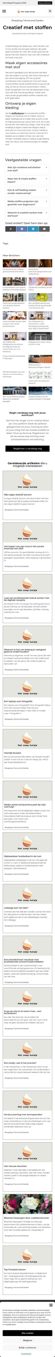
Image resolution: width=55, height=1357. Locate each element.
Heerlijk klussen (12, 753)
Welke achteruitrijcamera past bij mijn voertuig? (25, 805)
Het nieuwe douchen (15, 1166)
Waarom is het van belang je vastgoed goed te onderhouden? (25, 650)
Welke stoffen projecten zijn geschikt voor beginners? (27, 203)
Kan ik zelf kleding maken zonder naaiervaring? (27, 191)
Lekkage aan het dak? (16, 908)
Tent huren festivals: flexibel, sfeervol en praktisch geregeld (14, 399)
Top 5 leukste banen (15, 1269)
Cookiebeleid (26, 1354)
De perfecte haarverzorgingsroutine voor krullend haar (40, 271)
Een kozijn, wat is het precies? (20, 1063)
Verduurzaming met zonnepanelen (23, 1114)
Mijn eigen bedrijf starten (18, 494)
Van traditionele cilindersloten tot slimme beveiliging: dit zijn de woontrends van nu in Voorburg (13, 346)
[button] (51, 1305)
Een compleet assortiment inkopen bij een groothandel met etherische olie (40, 305)
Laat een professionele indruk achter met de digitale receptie (26, 599)
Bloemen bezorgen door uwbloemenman (26, 1218)
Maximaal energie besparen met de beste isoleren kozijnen (14, 305)
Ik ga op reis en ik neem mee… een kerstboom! (22, 1012)
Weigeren (27, 1340)
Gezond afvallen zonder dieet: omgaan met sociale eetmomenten (14, 323)
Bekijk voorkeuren (27, 1347)
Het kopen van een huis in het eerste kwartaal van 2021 (24, 547)
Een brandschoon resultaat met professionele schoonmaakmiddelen (24, 960)
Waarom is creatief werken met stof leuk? (27, 214)
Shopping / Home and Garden (27, 20)
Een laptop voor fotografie (18, 701)
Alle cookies (27, 1333)
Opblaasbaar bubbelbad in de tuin (22, 856)
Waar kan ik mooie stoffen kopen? (27, 180)
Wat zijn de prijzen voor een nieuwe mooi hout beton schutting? (14, 374)
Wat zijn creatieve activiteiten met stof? (27, 169)
